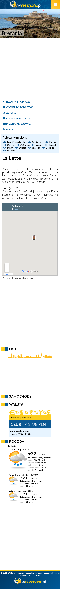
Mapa (9, 129)
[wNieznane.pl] (25, 6)
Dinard (52, 145)
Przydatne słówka (18, 123)
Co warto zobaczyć (19, 107)
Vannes (39, 145)
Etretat (22, 147)
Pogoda (16, 441)
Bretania (13, 278)
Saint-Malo (37, 142)
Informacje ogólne (19, 118)
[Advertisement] (30, 69)
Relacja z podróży (18, 101)
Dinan (10, 147)
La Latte (11, 150)
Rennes (52, 142)
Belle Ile (50, 147)
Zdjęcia (11, 112)
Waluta (16, 404)
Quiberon (25, 145)
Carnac (10, 145)
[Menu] (55, 4)
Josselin (36, 147)
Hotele (16, 349)
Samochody (20, 396)
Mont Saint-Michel (16, 142)
